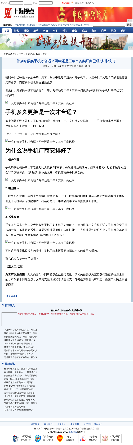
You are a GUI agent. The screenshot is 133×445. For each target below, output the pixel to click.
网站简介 (35, 424)
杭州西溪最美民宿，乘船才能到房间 (20, 336)
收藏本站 (90, 3)
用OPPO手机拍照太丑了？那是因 (19, 386)
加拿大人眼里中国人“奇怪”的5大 (19, 347)
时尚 (65, 30)
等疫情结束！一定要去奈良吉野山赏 (20, 350)
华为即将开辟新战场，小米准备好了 (20, 372)
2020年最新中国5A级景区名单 (18, 343)
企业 (74, 30)
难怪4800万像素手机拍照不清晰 (19, 379)
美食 (94, 30)
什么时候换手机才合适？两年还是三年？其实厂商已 (36, 24)
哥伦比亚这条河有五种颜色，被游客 (20, 357)
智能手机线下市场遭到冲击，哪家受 (20, 403)
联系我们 (48, 424)
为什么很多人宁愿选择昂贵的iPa (19, 410)
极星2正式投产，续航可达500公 (19, 389)
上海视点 (30, 54)
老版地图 (74, 424)
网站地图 (98, 424)
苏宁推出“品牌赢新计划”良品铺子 (19, 393)
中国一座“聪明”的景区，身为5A (18, 354)
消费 (113, 30)
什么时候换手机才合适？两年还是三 (20, 368)
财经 (26, 30)
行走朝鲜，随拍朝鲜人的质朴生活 (66, 310)
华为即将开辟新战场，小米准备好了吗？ (79, 24)
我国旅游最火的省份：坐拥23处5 (19, 340)
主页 (21, 54)
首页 (6, 30)
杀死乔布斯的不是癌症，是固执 (18, 382)
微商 (123, 30)
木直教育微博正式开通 (14, 406)
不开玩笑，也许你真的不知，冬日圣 (20, 330)
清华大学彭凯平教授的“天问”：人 (19, 400)
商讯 (103, 30)
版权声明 (88, 424)
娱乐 (35, 30)
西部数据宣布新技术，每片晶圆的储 (20, 375)
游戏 (84, 30)
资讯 (16, 30)
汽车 (55, 30)
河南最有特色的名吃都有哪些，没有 (20, 333)
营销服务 (61, 424)
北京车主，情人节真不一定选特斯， (20, 396)
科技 (45, 30)
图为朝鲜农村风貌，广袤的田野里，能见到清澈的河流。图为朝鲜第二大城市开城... (56, 314)
